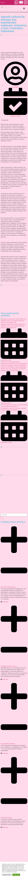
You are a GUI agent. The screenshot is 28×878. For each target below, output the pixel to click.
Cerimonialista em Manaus (8, 743)
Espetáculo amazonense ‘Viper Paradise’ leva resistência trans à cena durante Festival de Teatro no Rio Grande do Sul (13, 325)
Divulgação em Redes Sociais (9, 666)
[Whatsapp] (16, 2)
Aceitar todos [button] (16, 874)
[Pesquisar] (2, 517)
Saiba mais (5, 601)
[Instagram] (26, 2)
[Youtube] (21, 2)
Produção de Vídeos (6, 817)
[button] (23, 8)
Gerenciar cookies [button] (7, 874)
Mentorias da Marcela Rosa (8, 587)
